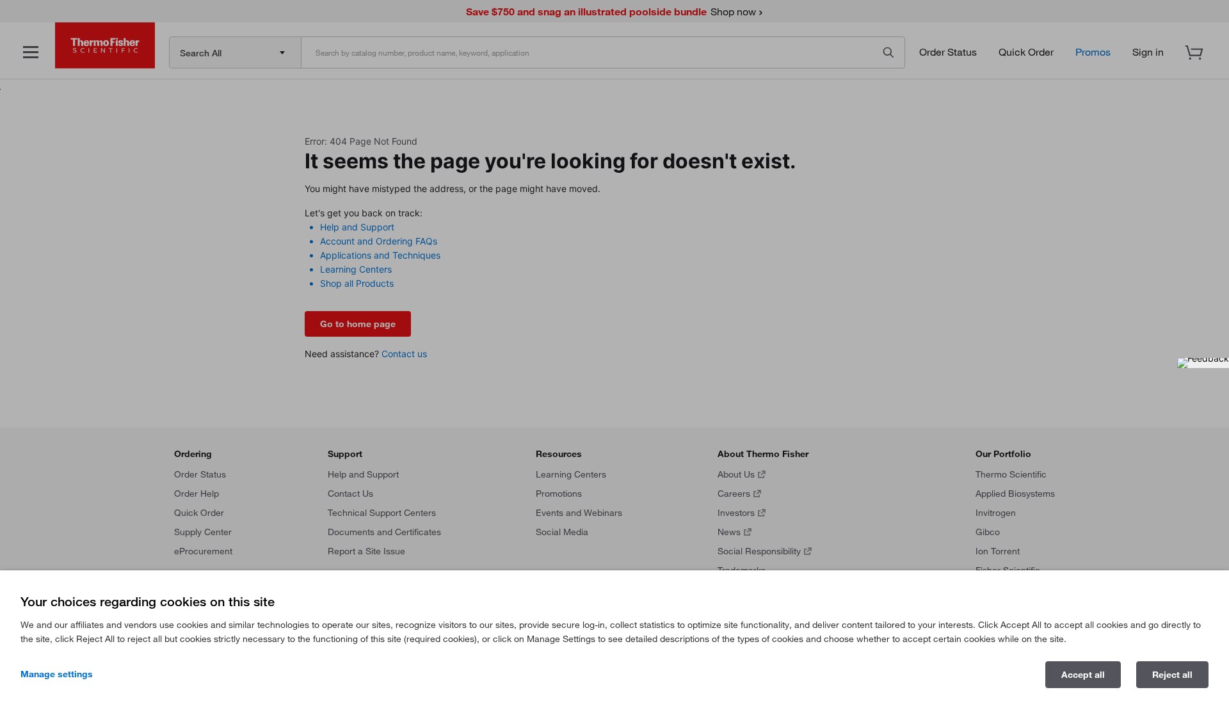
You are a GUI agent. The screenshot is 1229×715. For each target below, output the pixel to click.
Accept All (1083, 674)
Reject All (1172, 674)
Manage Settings (56, 674)
